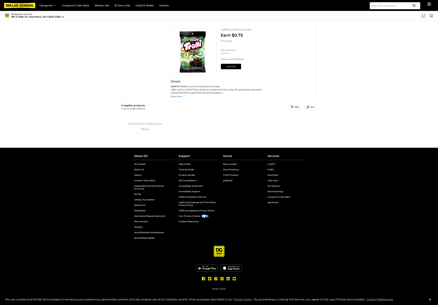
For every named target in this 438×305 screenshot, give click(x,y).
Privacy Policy (243, 299)
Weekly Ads (102, 5)
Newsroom (153, 205)
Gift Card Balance (187, 180)
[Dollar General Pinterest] (222, 278)
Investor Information (153, 180)
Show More (176, 96)
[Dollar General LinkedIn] (228, 278)
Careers (164, 5)
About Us (139, 169)
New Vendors (153, 221)
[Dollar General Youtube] (234, 278)
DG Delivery (274, 186)
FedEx (271, 169)
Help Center (185, 164)
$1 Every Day (122, 5)
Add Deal (231, 66)
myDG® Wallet (145, 5)
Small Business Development (149, 232)
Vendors (151, 227)
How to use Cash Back (232, 59)
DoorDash (273, 175)
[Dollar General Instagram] (216, 278)
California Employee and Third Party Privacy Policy (197, 203)
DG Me (150, 194)
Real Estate (153, 210)
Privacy (215, 289)
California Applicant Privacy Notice (196, 210)
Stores (227, 156)
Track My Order (186, 169)
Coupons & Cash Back (75, 5)
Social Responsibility (144, 238)
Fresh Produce (230, 175)
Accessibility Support (198, 191)
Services (273, 156)
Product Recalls (187, 175)
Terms (223, 289)
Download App (275, 191)
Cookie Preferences (379, 299)
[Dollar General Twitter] (209, 278)
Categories (46, 5)
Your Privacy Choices (189, 216)
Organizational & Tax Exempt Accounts (152, 187)
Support (184, 156)
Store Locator (230, 164)
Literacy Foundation (153, 199)
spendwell (273, 202)
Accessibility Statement (191, 186)
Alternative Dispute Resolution (153, 216)
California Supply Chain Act (193, 197)
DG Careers (153, 164)
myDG (271, 164)
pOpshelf (240, 180)
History (138, 175)
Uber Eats (273, 180)
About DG (141, 156)
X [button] (430, 299)
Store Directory (231, 169)
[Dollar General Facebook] (203, 278)
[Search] (415, 6)
